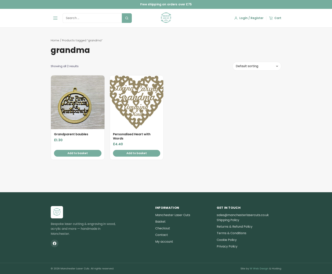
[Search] (127, 18)
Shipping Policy (228, 220)
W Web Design (259, 268)
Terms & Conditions (231, 233)
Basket (160, 221)
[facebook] (54, 243)
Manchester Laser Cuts (172, 215)
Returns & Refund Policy (234, 226)
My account (164, 241)
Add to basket (77, 153)
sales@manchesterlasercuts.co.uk (243, 215)
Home (55, 40)
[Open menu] (55, 18)
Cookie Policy (227, 240)
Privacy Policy (227, 246)
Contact (161, 235)
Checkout (162, 228)
